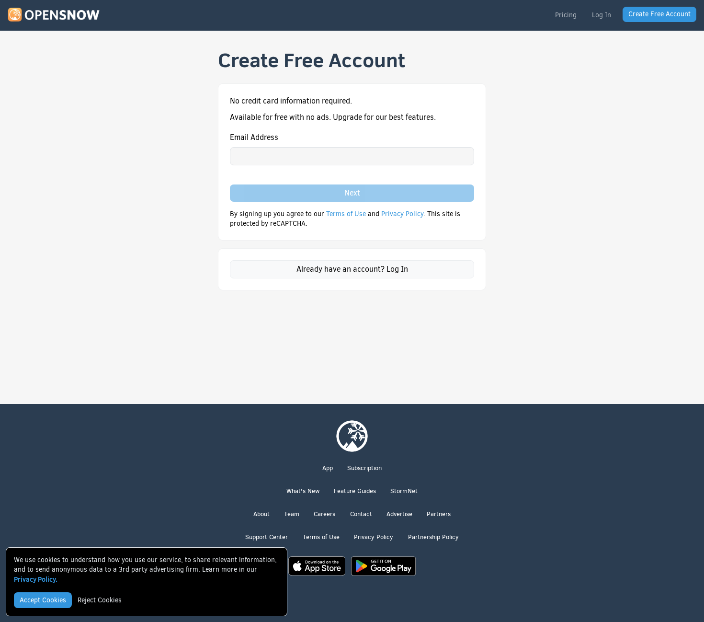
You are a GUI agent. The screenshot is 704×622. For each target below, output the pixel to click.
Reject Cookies (100, 600)
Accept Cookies (43, 600)
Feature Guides (355, 491)
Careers (324, 514)
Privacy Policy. (35, 579)
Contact (361, 514)
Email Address (254, 137)
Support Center (266, 537)
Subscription (364, 468)
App (327, 468)
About (261, 514)
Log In (601, 15)
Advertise (399, 514)
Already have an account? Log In (352, 269)
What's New (302, 491)
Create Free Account (659, 14)
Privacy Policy (402, 214)
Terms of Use (347, 214)
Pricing (566, 15)
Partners (439, 514)
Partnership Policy (433, 537)
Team (291, 514)
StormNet (404, 491)
